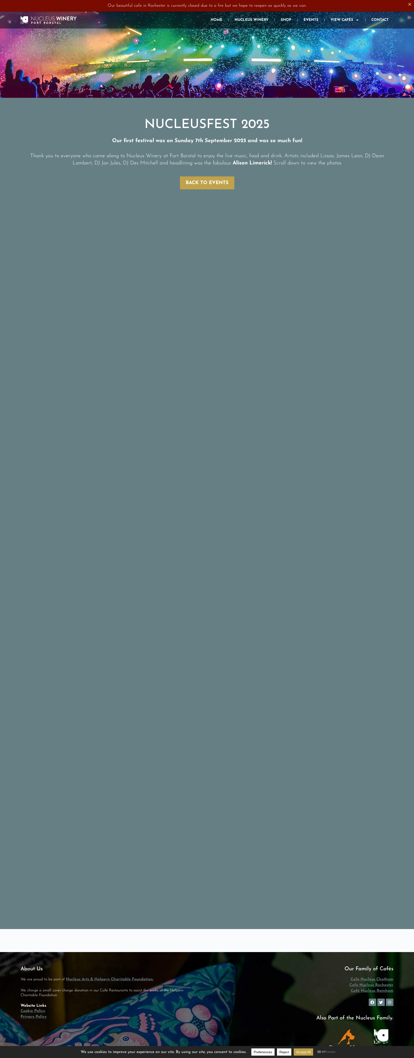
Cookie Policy (33, 1011)
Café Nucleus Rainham (372, 991)
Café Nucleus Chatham (372, 979)
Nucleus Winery (252, 20)
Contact (380, 20)
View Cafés (342, 20)
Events (311, 20)
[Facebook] (372, 1002)
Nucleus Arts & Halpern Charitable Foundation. (110, 979)
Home (216, 20)
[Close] (409, 4)
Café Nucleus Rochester (371, 985)
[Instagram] (389, 1002)
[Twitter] (381, 1002)
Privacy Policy (34, 1017)
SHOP (286, 20)
